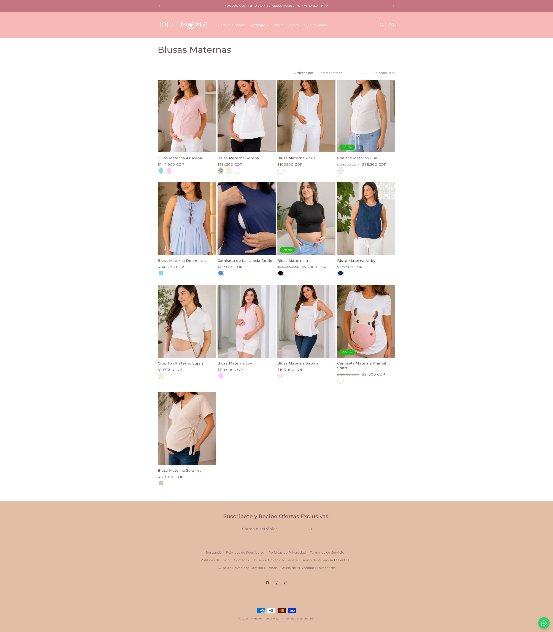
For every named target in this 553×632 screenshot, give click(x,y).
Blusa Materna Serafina (180, 470)
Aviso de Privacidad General (276, 560)
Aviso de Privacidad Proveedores (309, 568)
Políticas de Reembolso (245, 552)
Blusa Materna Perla (296, 158)
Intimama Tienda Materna (267, 618)
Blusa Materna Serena (238, 158)
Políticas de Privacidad (287, 552)
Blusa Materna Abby (356, 261)
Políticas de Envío (215, 560)
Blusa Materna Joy (235, 363)
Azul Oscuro (340, 273)
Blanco (237, 170)
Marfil (161, 376)
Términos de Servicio (327, 552)
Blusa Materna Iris (294, 261)
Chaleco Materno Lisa (357, 158)
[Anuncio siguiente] (394, 6)
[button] (259, 24)
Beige (161, 483)
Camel (229, 170)
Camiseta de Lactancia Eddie (245, 261)
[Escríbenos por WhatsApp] (544, 623)
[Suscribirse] (310, 529)
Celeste (161, 170)
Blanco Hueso (340, 170)
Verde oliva (221, 170)
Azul (221, 273)
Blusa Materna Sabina (298, 363)
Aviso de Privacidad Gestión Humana (248, 568)
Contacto (241, 560)
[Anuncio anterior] (159, 6)
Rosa (169, 170)
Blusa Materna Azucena (180, 158)
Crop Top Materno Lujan (180, 363)
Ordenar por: (304, 73)
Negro (280, 273)
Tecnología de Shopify (299, 618)
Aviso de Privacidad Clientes (326, 560)
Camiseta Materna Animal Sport (361, 365)
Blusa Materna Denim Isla (182, 261)
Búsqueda (214, 552)
